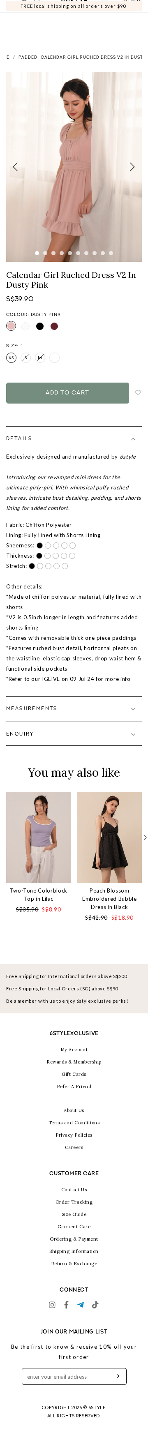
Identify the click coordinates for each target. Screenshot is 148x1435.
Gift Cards (74, 1084)
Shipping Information (74, 1261)
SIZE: (14, 356)
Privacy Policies (74, 1145)
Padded (27, 68)
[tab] (74, 449)
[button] (145, 848)
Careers (74, 1157)
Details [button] (19, 449)
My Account (74, 1060)
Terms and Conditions (74, 1133)
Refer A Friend (74, 1097)
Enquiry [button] (20, 744)
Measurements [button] (32, 719)
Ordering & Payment (74, 1249)
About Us (74, 1121)
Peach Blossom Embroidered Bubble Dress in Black (109, 909)
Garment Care (74, 1237)
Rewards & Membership (74, 1072)
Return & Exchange (74, 1274)
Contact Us (74, 1200)
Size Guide (74, 1224)
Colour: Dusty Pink (33, 325)
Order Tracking (74, 1212)
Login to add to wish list (138, 403)
